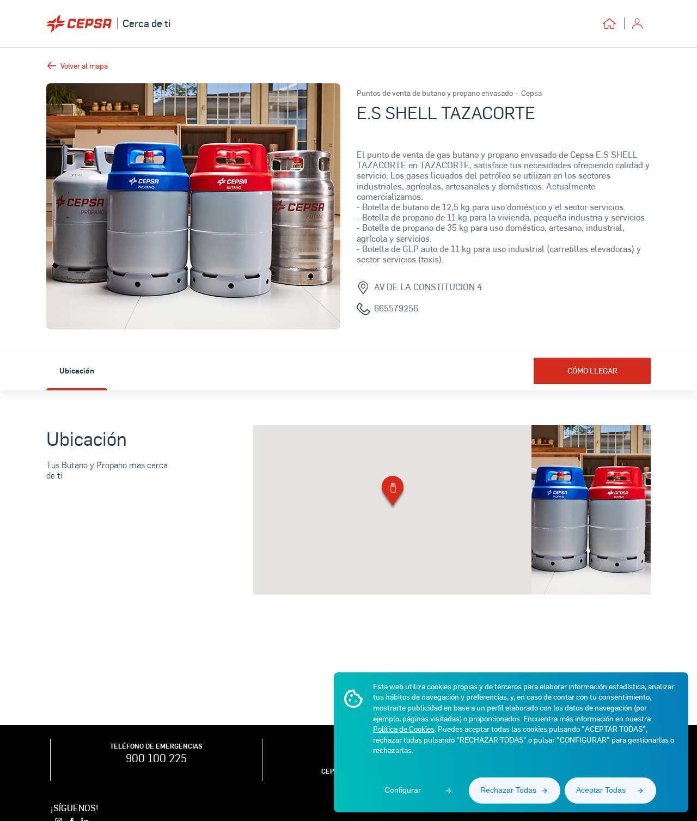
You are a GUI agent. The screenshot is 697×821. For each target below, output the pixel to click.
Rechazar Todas (508, 790)
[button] (393, 493)
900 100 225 (156, 757)
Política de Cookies (404, 729)
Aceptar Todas (601, 790)
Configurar (402, 790)
